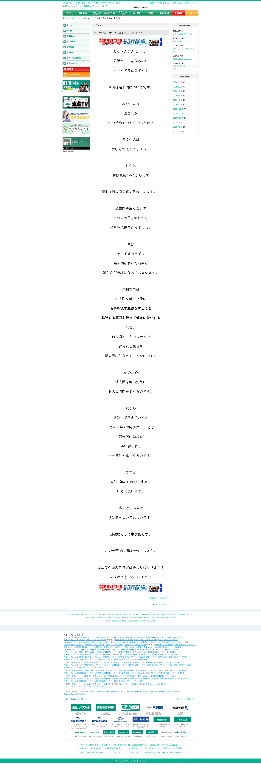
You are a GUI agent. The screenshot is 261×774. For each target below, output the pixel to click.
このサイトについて (119, 752)
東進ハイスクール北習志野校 (74, 678)
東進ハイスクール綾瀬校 (81, 642)
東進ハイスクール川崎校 (123, 662)
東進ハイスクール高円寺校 (93, 647)
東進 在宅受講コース (96, 686)
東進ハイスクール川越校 (159, 670)
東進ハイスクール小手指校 (179, 670)
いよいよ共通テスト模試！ (183, 34)
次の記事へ (164, 598)
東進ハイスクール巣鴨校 (134, 647)
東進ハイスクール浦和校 (81, 670)
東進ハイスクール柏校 (168, 676)
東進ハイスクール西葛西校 (94, 645)
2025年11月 (178, 114)
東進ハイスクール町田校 (73, 659)
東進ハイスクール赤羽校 (124, 640)
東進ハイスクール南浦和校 (155, 673)
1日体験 (107, 621)
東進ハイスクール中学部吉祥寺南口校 (99, 691)
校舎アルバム (187, 614)
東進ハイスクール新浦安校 (96, 678)
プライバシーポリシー (164, 752)
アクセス (110, 614)
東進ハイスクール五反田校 (122, 650)
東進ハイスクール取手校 (102, 684)
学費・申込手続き (135, 617)
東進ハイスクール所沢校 (135, 673)
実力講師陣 (108, 617)
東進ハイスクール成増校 (153, 647)
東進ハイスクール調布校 (115, 657)
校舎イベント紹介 (159, 614)
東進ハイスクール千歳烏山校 (143, 652)
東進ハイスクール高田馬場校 (74, 640)
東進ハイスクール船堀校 (114, 645)
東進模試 (125, 617)
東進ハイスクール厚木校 (103, 662)
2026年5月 (177, 96)
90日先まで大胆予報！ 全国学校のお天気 (130, 745)
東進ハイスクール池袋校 (164, 645)
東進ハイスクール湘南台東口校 (144, 662)
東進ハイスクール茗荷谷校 (168, 640)
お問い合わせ (148, 752)
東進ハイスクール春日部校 (120, 670)
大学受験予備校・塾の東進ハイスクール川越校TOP (87, 614)
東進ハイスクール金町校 (100, 642)
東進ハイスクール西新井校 (73, 645)
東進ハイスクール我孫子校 (82, 676)
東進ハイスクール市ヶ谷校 (90, 637)
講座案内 (100, 617)
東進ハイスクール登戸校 (144, 665)
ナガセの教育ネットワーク (75, 699)
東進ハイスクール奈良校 (155, 684)
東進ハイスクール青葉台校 (83, 662)
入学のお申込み (169, 617)
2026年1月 (177, 105)
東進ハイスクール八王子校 (135, 657)
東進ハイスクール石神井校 (113, 647)
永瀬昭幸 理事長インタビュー (160, 3)
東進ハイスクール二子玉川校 (95, 654)
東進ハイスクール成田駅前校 (178, 678)
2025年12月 (178, 109)
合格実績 (117, 617)
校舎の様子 (119, 614)
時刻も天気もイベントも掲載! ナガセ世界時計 (163, 748)
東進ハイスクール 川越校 (75, 18)
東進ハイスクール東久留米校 (156, 657)
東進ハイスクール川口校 (140, 670)
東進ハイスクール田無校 (97, 657)
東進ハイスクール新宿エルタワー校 (168, 637)
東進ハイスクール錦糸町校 (160, 642)
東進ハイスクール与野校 (175, 673)
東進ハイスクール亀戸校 (120, 642)
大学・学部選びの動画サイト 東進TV (95, 745)
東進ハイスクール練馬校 (172, 647)
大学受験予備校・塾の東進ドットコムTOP (94, 752)
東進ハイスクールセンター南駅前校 (77, 665)
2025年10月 (178, 118)
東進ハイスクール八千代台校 (132, 681)
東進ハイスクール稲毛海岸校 (125, 676)
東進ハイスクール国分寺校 (168, 654)
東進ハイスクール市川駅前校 (103, 676)
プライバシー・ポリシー (136, 621)
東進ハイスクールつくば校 (82, 684)
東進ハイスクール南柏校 (111, 681)
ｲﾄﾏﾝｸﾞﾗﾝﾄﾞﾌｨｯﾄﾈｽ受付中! (78, 728)
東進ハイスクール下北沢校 (73, 652)
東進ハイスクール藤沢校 (183, 665)
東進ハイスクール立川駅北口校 (75, 657)
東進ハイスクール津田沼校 (157, 678)
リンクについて (135, 752)
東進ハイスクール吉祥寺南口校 (126, 654)
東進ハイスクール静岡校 (128, 684)
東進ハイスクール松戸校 (92, 681)
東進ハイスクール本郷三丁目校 (145, 640)
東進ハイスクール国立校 (148, 654)
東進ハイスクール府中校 (178, 657)
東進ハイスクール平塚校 (163, 665)
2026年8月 (177, 82)
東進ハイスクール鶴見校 (125, 665)
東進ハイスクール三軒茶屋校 (143, 650)
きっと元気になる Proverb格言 (89, 748)
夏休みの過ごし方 (180, 41)
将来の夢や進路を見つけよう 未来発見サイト (123, 748)
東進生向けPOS (149, 617)
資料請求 (159, 617)
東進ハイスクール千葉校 (137, 678)
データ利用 (178, 752)
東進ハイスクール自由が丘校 (95, 652)
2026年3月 (177, 100)
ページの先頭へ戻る (162, 604)
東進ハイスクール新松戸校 (117, 678)
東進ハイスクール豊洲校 (180, 642)
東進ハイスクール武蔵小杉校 (74, 667)
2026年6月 (177, 91)
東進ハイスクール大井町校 (82, 650)
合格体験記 (171, 614)
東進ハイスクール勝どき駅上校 (113, 637)
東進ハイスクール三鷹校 (92, 659)
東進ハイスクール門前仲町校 (135, 645)
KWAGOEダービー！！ (182, 59)
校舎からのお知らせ (131, 614)
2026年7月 (177, 87)
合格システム (90, 617)
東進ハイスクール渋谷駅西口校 (167, 650)
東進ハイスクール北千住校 (139, 642)
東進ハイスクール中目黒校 (73, 654)
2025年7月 (177, 127)
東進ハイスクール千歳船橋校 (165, 652)
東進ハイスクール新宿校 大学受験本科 (140, 637)
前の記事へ (154, 598)
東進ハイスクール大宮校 (100, 670)
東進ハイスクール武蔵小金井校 (113, 659)
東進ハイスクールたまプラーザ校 (102, 665)
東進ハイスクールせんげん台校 (94, 673)
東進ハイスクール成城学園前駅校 (119, 652)
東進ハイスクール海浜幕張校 (148, 676)
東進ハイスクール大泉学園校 (184, 645)
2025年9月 (177, 122)
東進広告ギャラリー (70, 148)
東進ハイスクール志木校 (73, 673)
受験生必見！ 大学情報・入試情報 (163, 745)
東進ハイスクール (179, 3)
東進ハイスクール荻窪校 (73, 647)
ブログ (92, 18)
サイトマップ (192, 3)
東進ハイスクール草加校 (116, 673)
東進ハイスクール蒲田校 (102, 650)
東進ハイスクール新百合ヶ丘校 (168, 662)
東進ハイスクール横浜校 (95, 667)
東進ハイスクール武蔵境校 (136, 659)
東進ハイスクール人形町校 (96, 640)
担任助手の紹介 (145, 614)
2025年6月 (177, 131)
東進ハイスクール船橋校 (73, 681)
